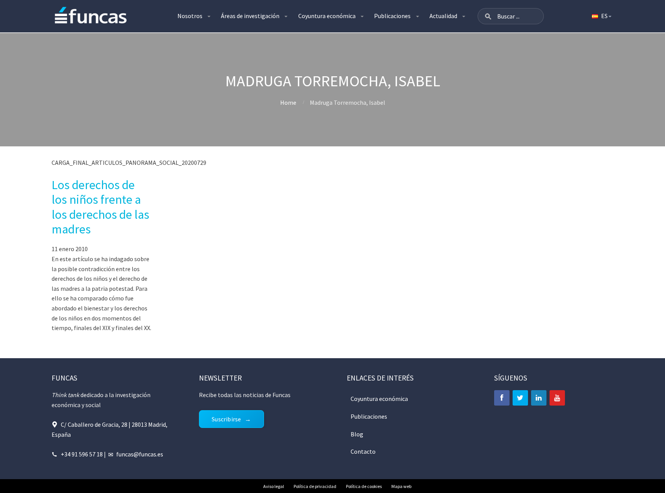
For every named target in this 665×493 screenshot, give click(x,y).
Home (288, 102)
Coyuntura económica (327, 16)
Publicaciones (392, 16)
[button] (488, 16)
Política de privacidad (315, 486)
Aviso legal (273, 486)
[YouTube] (557, 398)
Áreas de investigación (250, 16)
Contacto (363, 451)
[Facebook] (502, 398)
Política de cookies (364, 486)
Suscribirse (226, 419)
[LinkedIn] (538, 398)
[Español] (601, 16)
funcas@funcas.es (139, 454)
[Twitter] (520, 398)
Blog (357, 434)
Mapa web (401, 486)
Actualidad (443, 16)
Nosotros (189, 16)
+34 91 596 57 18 (82, 454)
